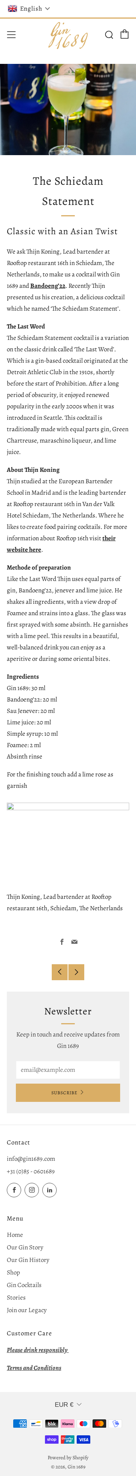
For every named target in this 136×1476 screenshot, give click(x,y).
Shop (13, 1272)
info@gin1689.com (31, 1158)
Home (15, 1234)
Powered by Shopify (68, 1457)
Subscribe (64, 1093)
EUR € (64, 1404)
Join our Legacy (27, 1310)
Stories (16, 1297)
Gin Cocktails (24, 1285)
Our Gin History (28, 1259)
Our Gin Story (25, 1247)
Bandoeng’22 (47, 285)
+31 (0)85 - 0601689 (31, 1171)
